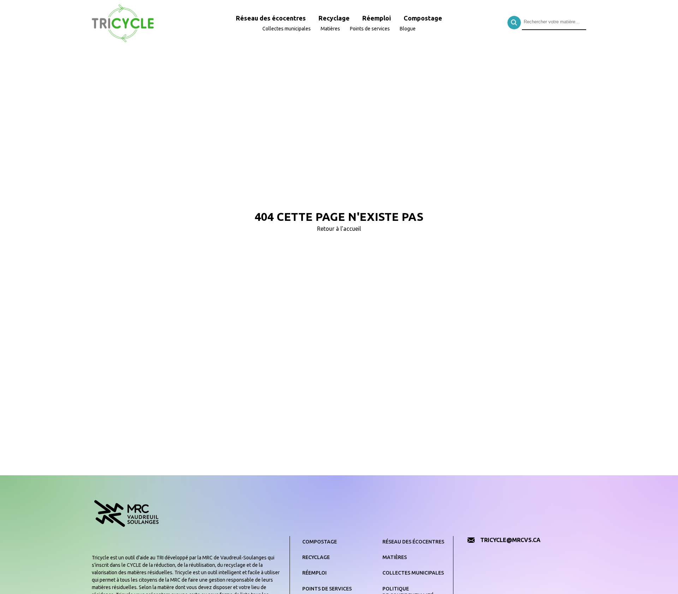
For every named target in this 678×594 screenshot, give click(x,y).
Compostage (423, 18)
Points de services (370, 28)
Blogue (408, 28)
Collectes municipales (286, 28)
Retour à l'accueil (339, 228)
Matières (330, 28)
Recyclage (334, 18)
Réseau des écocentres (271, 18)
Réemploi (376, 18)
